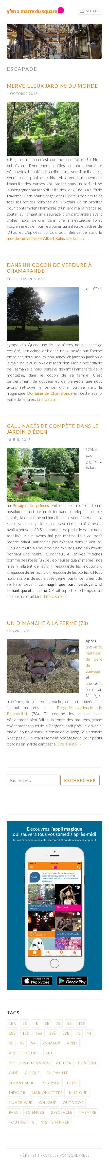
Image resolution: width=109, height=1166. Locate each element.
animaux (51, 1043)
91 (89, 1033)
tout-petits (21, 1122)
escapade (51, 1083)
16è (39, 1033)
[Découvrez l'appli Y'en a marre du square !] (54, 988)
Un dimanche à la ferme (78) (47, 623)
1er (12, 1023)
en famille (57, 1072)
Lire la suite (78, 238)
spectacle (61, 1112)
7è (58, 1023)
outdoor (73, 1102)
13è (25, 1033)
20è (66, 1033)
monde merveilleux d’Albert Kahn (35, 238)
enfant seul (21, 1083)
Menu (92, 10)
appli (72, 1043)
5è (47, 1023)
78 (78, 1033)
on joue (47, 1102)
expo (72, 1083)
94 (33, 1043)
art (49, 1053)
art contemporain (29, 1063)
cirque (32, 1072)
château (87, 1063)
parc (14, 1112)
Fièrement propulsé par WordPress (54, 1155)
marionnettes (47, 1092)
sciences (34, 1112)
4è (36, 1023)
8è (69, 1023)
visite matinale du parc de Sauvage (94, 658)
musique (78, 1092)
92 (11, 1043)
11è (81, 1023)
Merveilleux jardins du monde (52, 86)
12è (12, 1033)
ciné (13, 1072)
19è (52, 1033)
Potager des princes (31, 505)
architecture (24, 1053)
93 (22, 1043)
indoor (17, 1092)
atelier (63, 1063)
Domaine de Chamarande (49, 393)
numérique (20, 1102)
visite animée (55, 1122)
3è (25, 1023)
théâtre (87, 1112)
